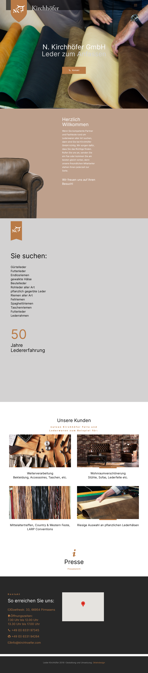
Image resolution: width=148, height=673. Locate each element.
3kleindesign (99, 662)
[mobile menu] (135, 5)
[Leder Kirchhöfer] (37, 11)
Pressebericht (74, 569)
